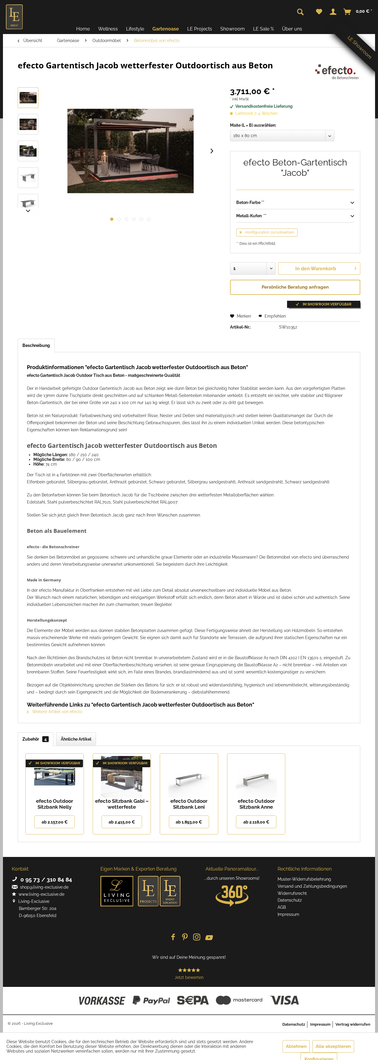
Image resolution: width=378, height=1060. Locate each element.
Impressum (288, 914)
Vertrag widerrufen (352, 1024)
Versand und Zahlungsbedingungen (312, 886)
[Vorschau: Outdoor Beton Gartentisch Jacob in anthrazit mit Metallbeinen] (28, 204)
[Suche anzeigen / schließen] (300, 12)
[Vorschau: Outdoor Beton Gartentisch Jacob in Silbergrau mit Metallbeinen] (28, 177)
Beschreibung (36, 345)
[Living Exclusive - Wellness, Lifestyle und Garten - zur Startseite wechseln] (14, 16)
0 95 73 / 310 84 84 (44, 879)
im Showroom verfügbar (326, 304)
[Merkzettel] (319, 12)
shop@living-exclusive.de (43, 887)
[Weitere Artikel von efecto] (336, 71)
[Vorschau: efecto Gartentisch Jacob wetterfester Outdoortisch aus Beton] (28, 97)
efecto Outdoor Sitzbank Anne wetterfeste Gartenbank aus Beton (256, 804)
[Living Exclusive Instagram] (196, 937)
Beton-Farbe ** (250, 202)
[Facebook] (173, 937)
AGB (282, 907)
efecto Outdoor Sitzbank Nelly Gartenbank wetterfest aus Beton (54, 804)
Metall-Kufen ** (251, 215)
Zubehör (34, 739)
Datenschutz (290, 900)
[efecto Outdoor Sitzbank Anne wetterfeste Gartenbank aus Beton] (256, 774)
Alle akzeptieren (333, 1046)
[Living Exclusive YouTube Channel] (208, 937)
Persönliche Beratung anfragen (295, 287)
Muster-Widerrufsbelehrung (304, 879)
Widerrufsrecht (292, 893)
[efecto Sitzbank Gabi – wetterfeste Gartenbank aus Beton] (122, 774)
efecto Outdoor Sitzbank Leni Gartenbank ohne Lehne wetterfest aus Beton (189, 804)
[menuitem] (319, 12)
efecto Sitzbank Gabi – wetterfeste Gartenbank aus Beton (122, 804)
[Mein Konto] (333, 12)
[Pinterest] (184, 937)
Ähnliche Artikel (76, 739)
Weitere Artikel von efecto (56, 711)
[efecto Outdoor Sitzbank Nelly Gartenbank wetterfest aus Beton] (55, 774)
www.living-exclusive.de (40, 894)
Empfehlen (274, 316)
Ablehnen (296, 1046)
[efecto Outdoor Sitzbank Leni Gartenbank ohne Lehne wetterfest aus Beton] (189, 774)
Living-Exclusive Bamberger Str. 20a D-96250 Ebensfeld (34, 908)
